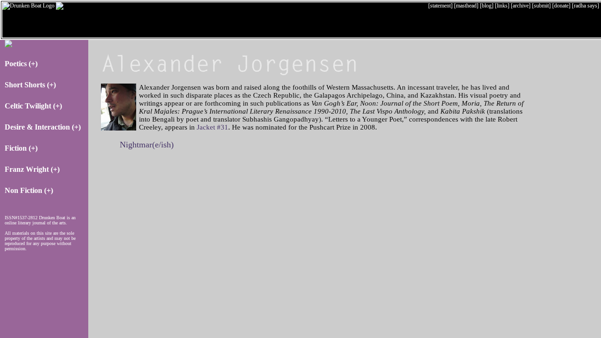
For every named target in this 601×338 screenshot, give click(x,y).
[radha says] (585, 5)
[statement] (440, 5)
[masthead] (466, 5)
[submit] (541, 5)
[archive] (521, 5)
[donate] (561, 5)
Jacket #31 (212, 127)
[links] (502, 5)
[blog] (486, 5)
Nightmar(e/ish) (147, 144)
